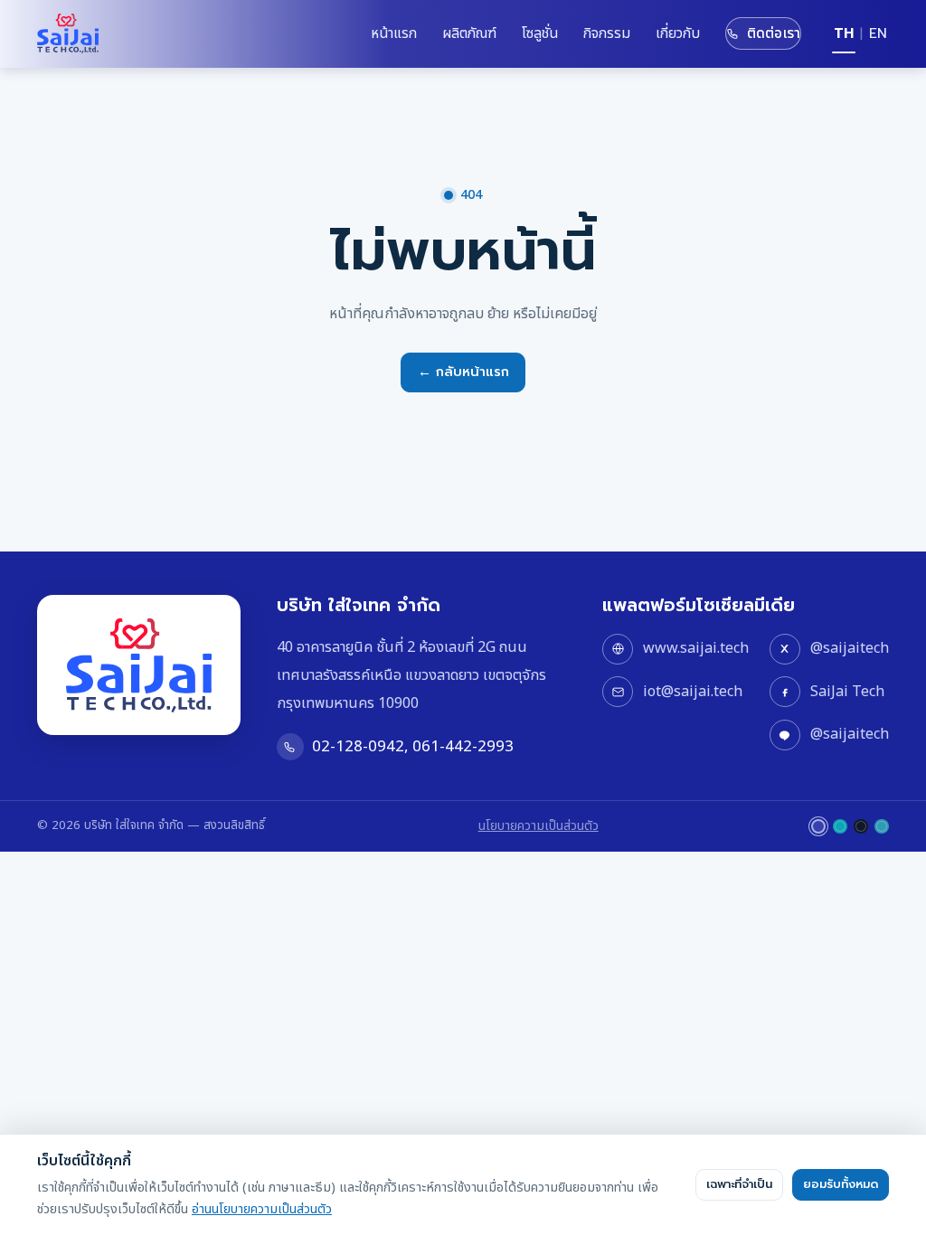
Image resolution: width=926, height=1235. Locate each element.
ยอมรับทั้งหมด (840, 1184)
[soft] (881, 826)
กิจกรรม (606, 33)
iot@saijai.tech (692, 691)
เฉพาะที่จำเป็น (739, 1184)
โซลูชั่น (540, 33)
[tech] (840, 826)
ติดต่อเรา (773, 33)
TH (844, 33)
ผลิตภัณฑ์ (469, 33)
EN (878, 33)
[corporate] (818, 826)
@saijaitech (849, 648)
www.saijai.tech (696, 648)
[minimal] (861, 826)
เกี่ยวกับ (678, 33)
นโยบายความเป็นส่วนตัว (538, 825)
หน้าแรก (394, 33)
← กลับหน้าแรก (463, 372)
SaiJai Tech (847, 691)
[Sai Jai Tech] (68, 33)
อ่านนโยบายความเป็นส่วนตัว (262, 1209)
